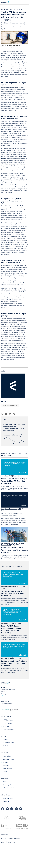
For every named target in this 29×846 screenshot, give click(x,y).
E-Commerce (5, 9)
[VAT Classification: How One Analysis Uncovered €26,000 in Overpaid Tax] (14, 585)
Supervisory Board (7, 759)
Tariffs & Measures (7, 729)
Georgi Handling (6, 798)
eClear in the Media (7, 788)
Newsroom (21, 543)
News (4, 782)
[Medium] (16, 808)
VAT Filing (5, 726)
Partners (4, 762)
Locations (5, 765)
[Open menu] (27, 2)
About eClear (6, 756)
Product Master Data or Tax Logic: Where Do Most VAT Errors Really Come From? (14, 481)
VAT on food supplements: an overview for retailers (12, 515)
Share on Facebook (14, 414)
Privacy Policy (12, 842)
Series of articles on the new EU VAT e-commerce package (14, 427)
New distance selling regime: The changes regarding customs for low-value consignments (14, 439)
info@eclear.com (5, 696)
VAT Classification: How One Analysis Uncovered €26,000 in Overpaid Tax (12, 593)
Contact (4, 739)
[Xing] (20, 808)
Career (4, 771)
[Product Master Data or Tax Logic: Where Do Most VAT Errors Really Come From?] (14, 474)
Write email (2, 414)
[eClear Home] (5, 2)
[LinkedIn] (2, 808)
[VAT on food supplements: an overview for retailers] (14, 507)
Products (4, 545)
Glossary (4, 746)
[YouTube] (7, 808)
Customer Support (7, 742)
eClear (5, 29)
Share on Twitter (10, 414)
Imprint (3, 842)
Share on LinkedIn (6, 414)
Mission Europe (6, 768)
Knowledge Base (7, 785)
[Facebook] (11, 808)
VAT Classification (7, 720)
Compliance (5, 476)
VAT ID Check (6, 723)
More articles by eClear (10, 405)
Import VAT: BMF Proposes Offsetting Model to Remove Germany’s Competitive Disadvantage (12, 629)
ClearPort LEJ (6, 801)
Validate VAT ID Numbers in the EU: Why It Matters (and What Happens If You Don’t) (14, 550)
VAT (11, 9)
